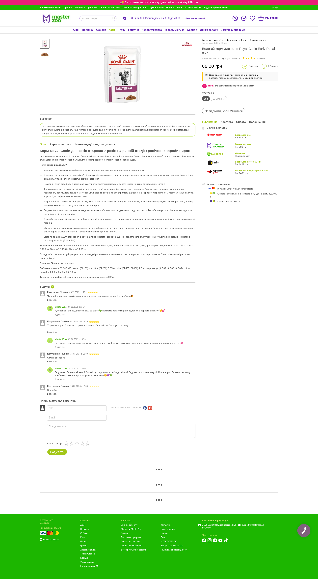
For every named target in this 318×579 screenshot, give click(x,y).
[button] (211, 86)
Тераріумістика (174, 29)
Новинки (88, 29)
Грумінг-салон (156, 7)
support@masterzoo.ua (253, 525)
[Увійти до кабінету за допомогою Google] (150, 408)
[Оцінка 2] (72, 443)
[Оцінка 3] (77, 443)
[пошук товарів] (113, 18)
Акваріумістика (152, 29)
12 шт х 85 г (218, 98)
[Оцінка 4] (83, 443)
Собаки (101, 29)
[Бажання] (252, 18)
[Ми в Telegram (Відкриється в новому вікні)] (215, 540)
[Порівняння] (243, 18)
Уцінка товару (209, 29)
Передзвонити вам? (195, 18)
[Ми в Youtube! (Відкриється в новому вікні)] (220, 540)
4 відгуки (261, 58)
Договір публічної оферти (133, 550)
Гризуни (133, 29)
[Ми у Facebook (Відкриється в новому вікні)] (204, 540)
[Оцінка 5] (88, 443)
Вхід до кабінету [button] (129, 525)
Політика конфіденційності (174, 550)
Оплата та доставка (110, 7)
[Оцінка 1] (67, 443)
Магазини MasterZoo (50, 7)
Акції (76, 29)
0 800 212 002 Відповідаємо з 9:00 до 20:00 (154, 18)
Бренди (192, 29)
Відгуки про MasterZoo (216, 7)
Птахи (122, 29)
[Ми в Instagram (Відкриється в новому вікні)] (210, 540)
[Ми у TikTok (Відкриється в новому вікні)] (226, 540)
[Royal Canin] (187, 44)
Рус (276, 7)
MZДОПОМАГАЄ (193, 7)
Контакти (165, 525)
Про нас (68, 7)
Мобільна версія (51, 540)
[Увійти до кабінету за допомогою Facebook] (145, 408)
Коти (112, 29)
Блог (179, 7)
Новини (170, 7)
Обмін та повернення (134, 7)
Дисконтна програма (86, 7)
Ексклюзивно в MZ (233, 29)
